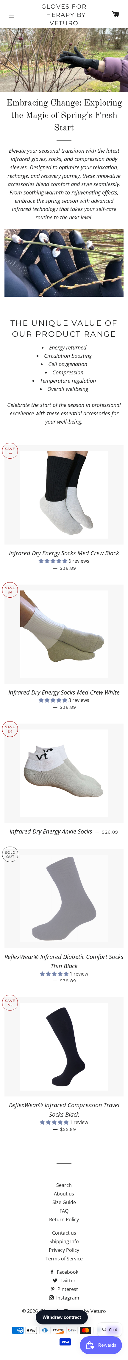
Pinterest (67, 1289)
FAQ (64, 1211)
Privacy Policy (64, 1250)
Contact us (64, 1233)
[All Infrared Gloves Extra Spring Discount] (64, 264)
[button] (53, 561)
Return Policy (64, 1219)
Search (64, 1185)
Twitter (67, 1280)
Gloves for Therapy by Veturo (64, 15)
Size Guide (64, 1202)
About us (64, 1193)
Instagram (67, 1297)
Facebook (67, 1272)
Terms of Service (64, 1258)
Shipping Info (64, 1241)
